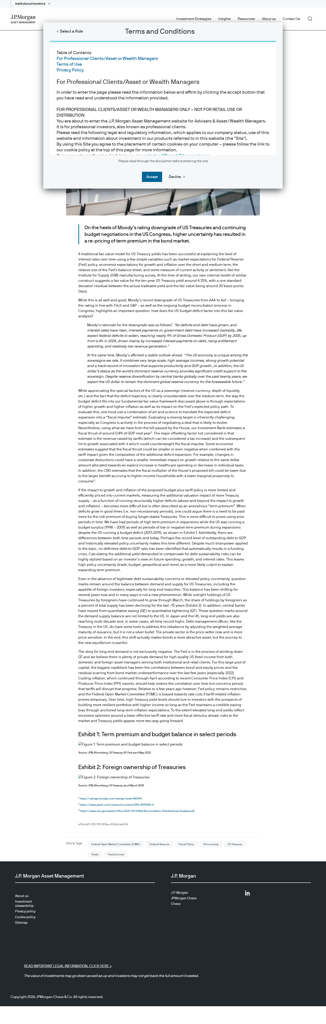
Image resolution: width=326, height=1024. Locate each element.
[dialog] (163, 512)
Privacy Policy (70, 70)
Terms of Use (69, 64)
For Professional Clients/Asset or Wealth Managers (107, 58)
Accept (152, 177)
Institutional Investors (30, 3)
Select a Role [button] (71, 32)
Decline (175, 177)
